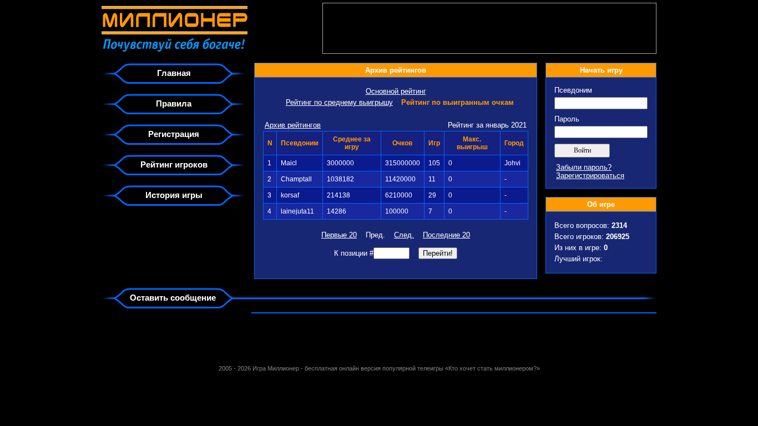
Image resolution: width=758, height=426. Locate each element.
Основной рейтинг (396, 91)
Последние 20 (446, 235)
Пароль (566, 119)
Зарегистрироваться (590, 175)
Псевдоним (573, 90)
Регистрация (173, 134)
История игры (174, 195)
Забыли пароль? (584, 167)
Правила (173, 103)
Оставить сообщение (173, 297)
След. (404, 235)
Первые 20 (339, 235)
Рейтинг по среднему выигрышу (339, 102)
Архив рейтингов (293, 125)
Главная (174, 73)
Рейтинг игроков (174, 164)
